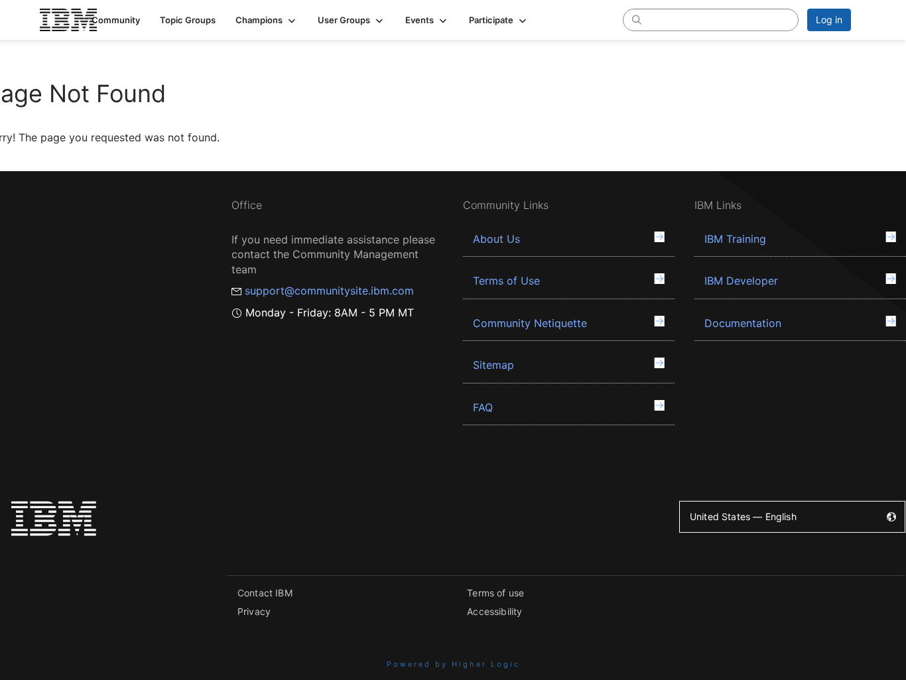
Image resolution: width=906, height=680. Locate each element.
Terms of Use (506, 280)
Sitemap (493, 365)
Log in (829, 19)
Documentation (742, 323)
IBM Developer (741, 280)
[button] (267, 20)
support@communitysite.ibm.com (329, 290)
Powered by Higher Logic (453, 664)
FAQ (483, 407)
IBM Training (735, 238)
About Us (496, 238)
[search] (637, 19)
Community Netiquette (530, 323)
